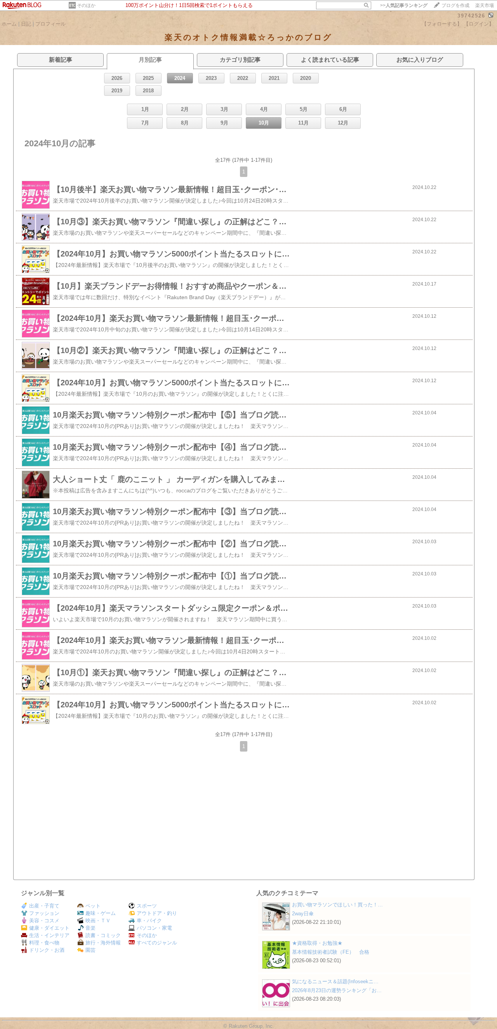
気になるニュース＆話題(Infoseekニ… (335, 981)
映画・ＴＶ (98, 920)
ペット (93, 906)
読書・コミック (103, 935)
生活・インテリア (49, 935)
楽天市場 (484, 5)
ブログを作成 (455, 5)
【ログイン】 (479, 24)
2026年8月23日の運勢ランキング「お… (337, 990)
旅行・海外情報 (103, 943)
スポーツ (147, 906)
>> (403, 5)
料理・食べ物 (44, 943)
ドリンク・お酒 (46, 950)
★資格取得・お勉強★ (317, 943)
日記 (26, 24)
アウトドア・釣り (157, 913)
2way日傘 (303, 913)
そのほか (86, 5)
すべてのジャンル (157, 943)
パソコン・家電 (154, 928)
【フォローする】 (442, 24)
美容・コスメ (44, 920)
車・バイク (149, 920)
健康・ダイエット (49, 928)
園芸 (90, 950)
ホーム (9, 24)
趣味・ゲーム (100, 913)
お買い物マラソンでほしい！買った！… (337, 905)
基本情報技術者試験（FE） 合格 (330, 952)
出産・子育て (44, 906)
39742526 (471, 16)
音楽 (90, 928)
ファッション (44, 913)
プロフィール (50, 24)
